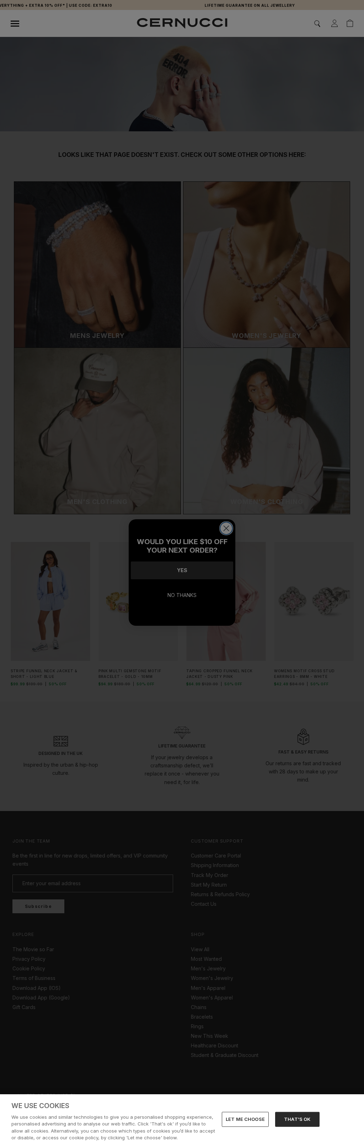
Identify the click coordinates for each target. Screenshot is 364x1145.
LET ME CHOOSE (245, 1119)
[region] (182, 1119)
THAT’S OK (297, 1119)
